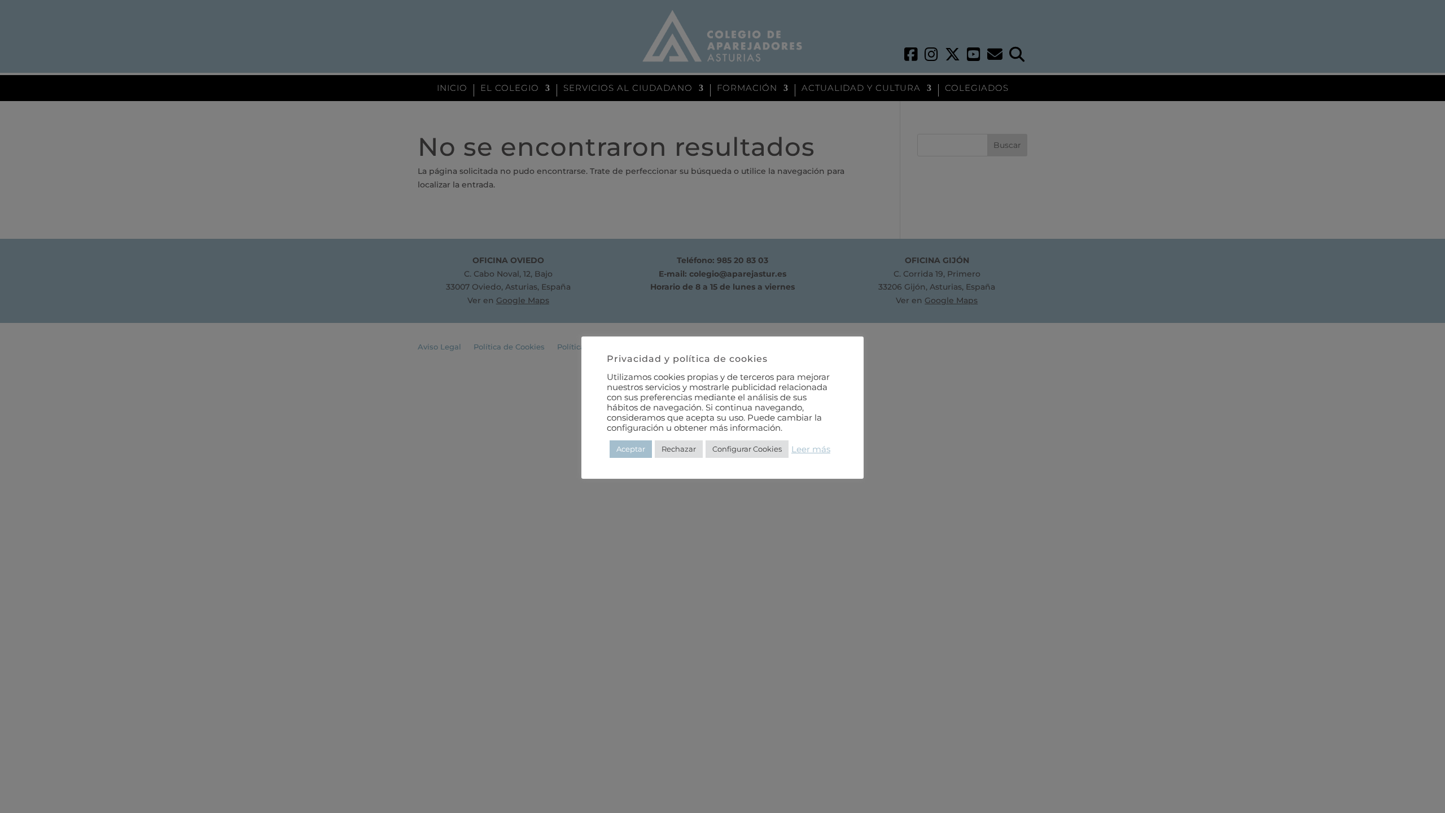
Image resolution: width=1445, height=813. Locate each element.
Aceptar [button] (630, 448)
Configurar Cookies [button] (747, 448)
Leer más (810, 449)
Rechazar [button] (679, 448)
